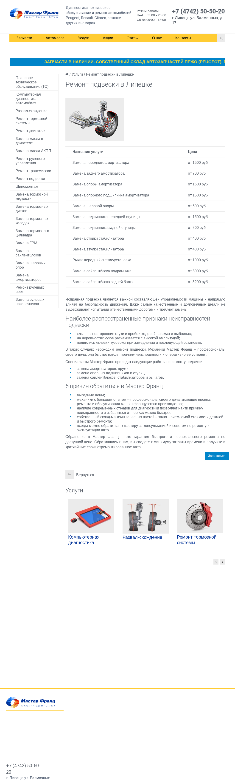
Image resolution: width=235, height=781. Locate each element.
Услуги (83, 38)
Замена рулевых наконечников (30, 302)
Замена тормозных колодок (32, 221)
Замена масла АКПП (33, 151)
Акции (108, 38)
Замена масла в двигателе (29, 141)
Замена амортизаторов (29, 277)
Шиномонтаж (27, 186)
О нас (157, 38)
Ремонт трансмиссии (33, 171)
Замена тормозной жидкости (32, 196)
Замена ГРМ (26, 243)
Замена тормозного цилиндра (32, 233)
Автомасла (55, 38)
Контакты (183, 38)
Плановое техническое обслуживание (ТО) (32, 82)
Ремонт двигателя (31, 131)
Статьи (133, 38)
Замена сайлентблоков (28, 253)
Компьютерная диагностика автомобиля (28, 98)
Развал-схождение (32, 111)
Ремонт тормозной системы (31, 121)
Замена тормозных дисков (32, 208)
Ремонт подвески (30, 179)
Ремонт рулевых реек (30, 289)
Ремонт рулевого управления (30, 161)
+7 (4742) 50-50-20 (198, 11)
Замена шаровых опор (30, 265)
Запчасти (24, 38)
